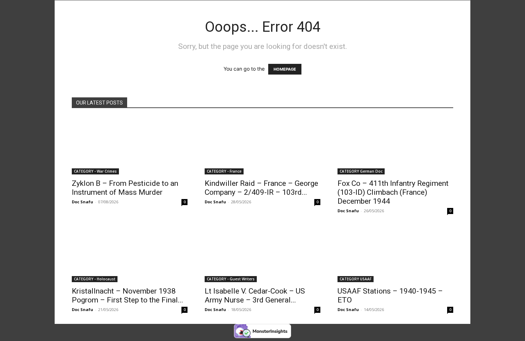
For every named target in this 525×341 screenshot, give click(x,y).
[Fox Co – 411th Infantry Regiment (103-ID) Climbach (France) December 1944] (395, 145)
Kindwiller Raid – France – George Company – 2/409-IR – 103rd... (261, 188)
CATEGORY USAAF (355, 278)
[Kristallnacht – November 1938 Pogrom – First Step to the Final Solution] (130, 253)
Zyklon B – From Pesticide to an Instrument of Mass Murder (125, 188)
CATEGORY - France (224, 171)
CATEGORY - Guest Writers (231, 278)
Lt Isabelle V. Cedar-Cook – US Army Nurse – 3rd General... (255, 295)
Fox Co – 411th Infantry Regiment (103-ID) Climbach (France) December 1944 (393, 192)
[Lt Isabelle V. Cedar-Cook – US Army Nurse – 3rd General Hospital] (262, 253)
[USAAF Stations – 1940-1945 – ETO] (395, 253)
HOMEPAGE (285, 69)
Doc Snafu (82, 201)
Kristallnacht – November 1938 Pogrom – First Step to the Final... (127, 295)
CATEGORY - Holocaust (94, 278)
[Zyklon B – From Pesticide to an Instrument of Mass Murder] (130, 145)
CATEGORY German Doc (361, 171)
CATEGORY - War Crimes (95, 171)
